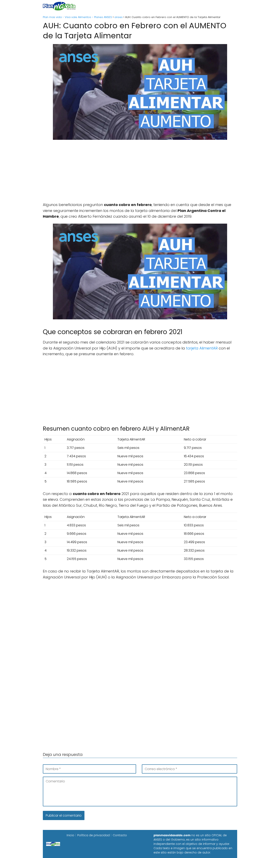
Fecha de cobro (165, 6)
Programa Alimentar (221, 6)
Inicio (94, 6)
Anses (138, 6)
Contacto (120, 835)
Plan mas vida (116, 6)
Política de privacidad (93, 835)
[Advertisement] (140, 173)
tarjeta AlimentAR (202, 348)
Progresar (191, 6)
